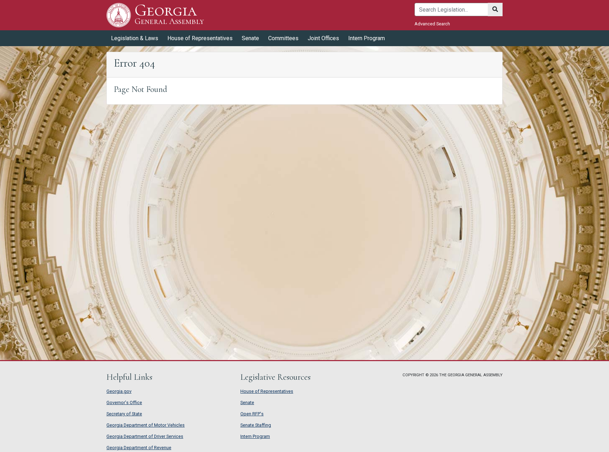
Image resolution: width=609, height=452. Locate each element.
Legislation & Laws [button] (134, 38)
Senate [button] (250, 38)
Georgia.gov (118, 391)
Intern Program (366, 38)
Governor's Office (124, 402)
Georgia (169, 14)
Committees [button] (283, 38)
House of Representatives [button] (200, 38)
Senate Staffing (255, 425)
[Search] (495, 9)
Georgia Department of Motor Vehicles (145, 425)
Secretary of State (124, 413)
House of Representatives (266, 391)
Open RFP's (252, 413)
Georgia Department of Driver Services (144, 436)
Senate (247, 402)
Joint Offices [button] (323, 38)
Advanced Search (432, 23)
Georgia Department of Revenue (138, 447)
